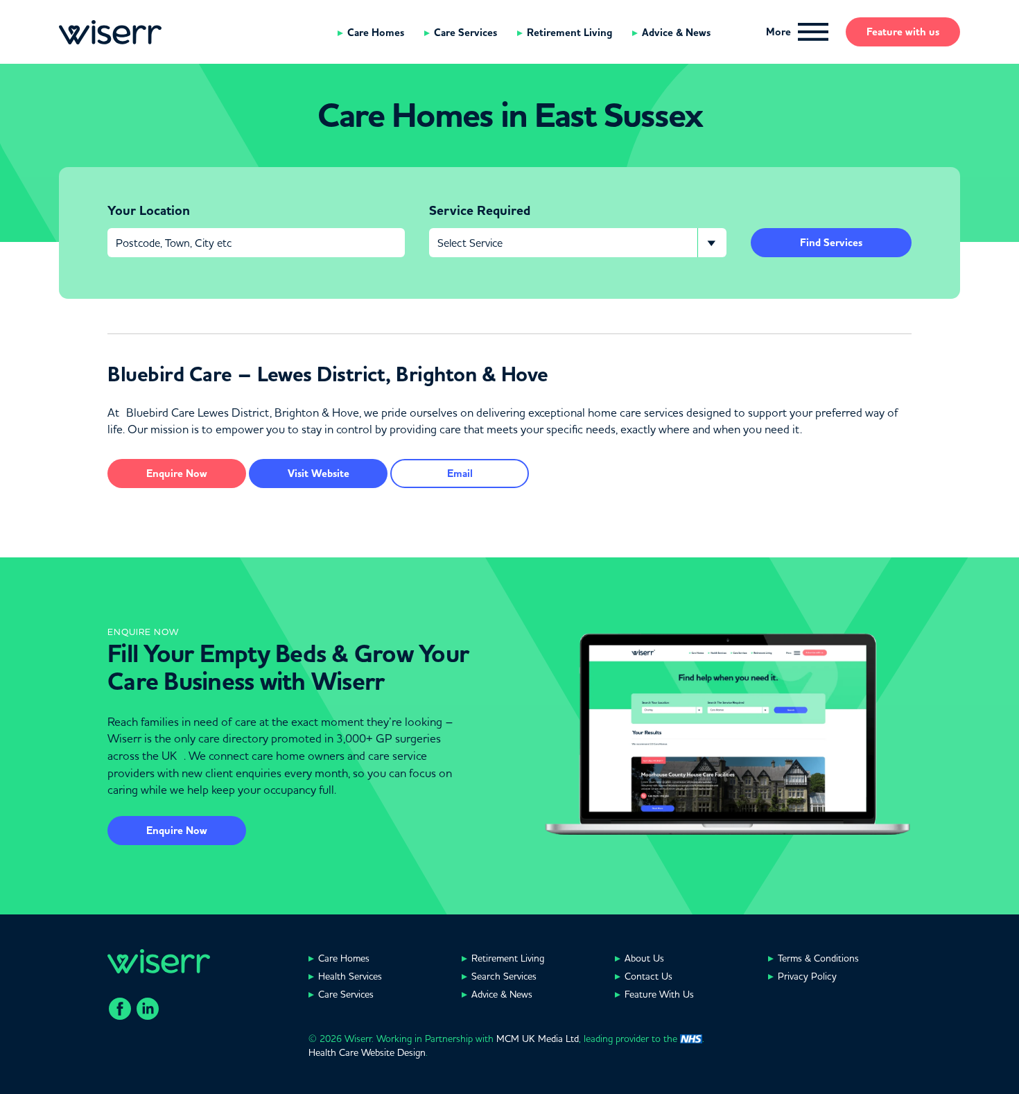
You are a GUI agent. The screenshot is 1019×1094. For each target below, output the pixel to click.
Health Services (350, 976)
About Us (644, 958)
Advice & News (676, 33)
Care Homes (375, 33)
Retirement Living (569, 33)
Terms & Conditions (818, 958)
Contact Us (648, 976)
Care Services (465, 33)
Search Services (504, 976)
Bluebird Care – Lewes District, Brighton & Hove (327, 374)
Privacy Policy (807, 976)
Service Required (479, 211)
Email (460, 473)
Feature (902, 32)
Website (318, 473)
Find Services (831, 243)
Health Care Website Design (367, 1052)
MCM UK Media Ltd (537, 1038)
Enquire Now (176, 830)
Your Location (148, 211)
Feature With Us (659, 994)
